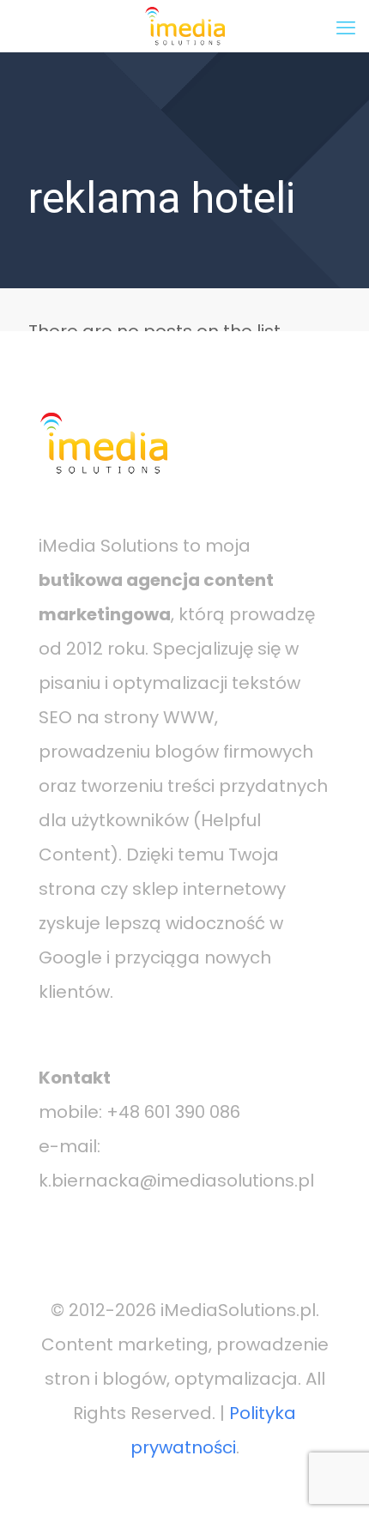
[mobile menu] (345, 25)
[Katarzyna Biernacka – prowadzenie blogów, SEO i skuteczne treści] (184, 25)
